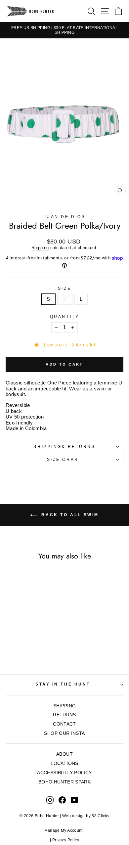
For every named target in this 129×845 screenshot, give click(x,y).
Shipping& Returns (64, 446)
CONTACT (64, 724)
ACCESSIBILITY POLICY (64, 772)
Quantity (64, 316)
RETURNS (64, 714)
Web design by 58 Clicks (85, 816)
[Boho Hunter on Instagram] (50, 800)
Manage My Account (64, 830)
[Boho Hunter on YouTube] (74, 800)
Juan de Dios (64, 216)
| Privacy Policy (64, 840)
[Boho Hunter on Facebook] (62, 800)
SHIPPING (64, 705)
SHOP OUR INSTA (64, 733)
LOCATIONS (64, 763)
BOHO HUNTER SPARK (64, 781)
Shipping (40, 247)
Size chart (64, 459)
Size (64, 288)
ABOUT (64, 754)
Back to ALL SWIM (69, 515)
